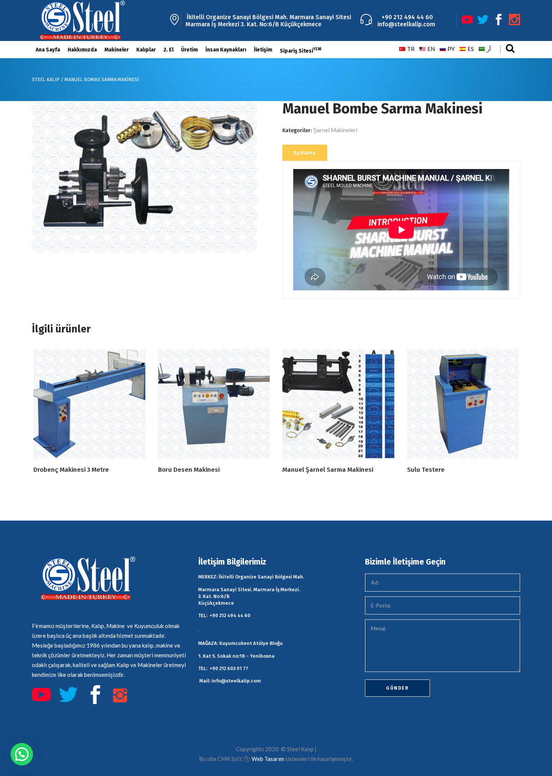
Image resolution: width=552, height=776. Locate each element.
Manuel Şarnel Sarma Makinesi (327, 470)
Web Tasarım (268, 758)
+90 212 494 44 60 (406, 17)
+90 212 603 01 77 (229, 668)
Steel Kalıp (46, 79)
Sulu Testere (426, 470)
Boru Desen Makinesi (189, 470)
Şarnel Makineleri (335, 130)
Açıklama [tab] (304, 153)
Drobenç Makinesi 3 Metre (71, 470)
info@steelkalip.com (406, 24)
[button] (22, 754)
